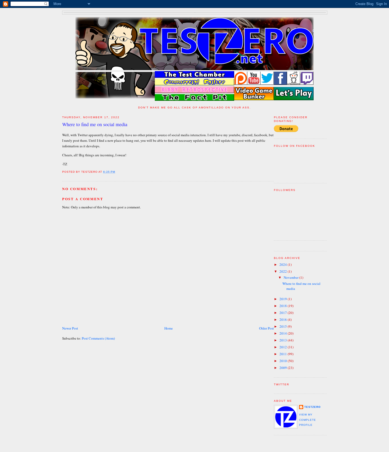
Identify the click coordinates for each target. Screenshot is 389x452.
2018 (283, 305)
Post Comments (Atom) (98, 338)
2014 (283, 333)
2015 (283, 326)
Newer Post (70, 328)
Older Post (266, 328)
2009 (283, 367)
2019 (283, 298)
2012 (283, 347)
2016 (283, 319)
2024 (283, 264)
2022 (283, 271)
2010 (283, 360)
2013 (283, 340)
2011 (283, 353)
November (291, 277)
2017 (283, 312)
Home (168, 328)
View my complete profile (307, 419)
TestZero (312, 406)
